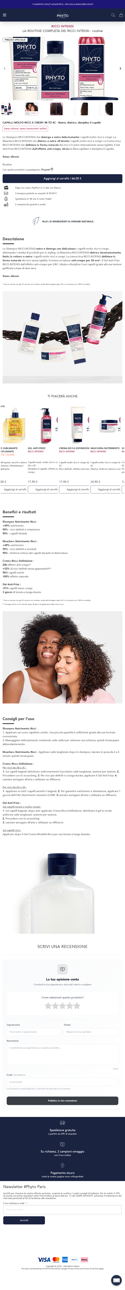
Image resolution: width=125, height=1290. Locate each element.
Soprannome (13, 1024)
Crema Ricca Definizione (75, 448)
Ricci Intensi (35, 451)
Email (16, 1074)
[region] (62, 68)
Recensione (13, 1040)
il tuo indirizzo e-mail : (15, 1203)
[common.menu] (4, 15)
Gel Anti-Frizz (36, 448)
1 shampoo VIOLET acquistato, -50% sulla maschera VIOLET (62, 4)
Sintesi (67, 1024)
